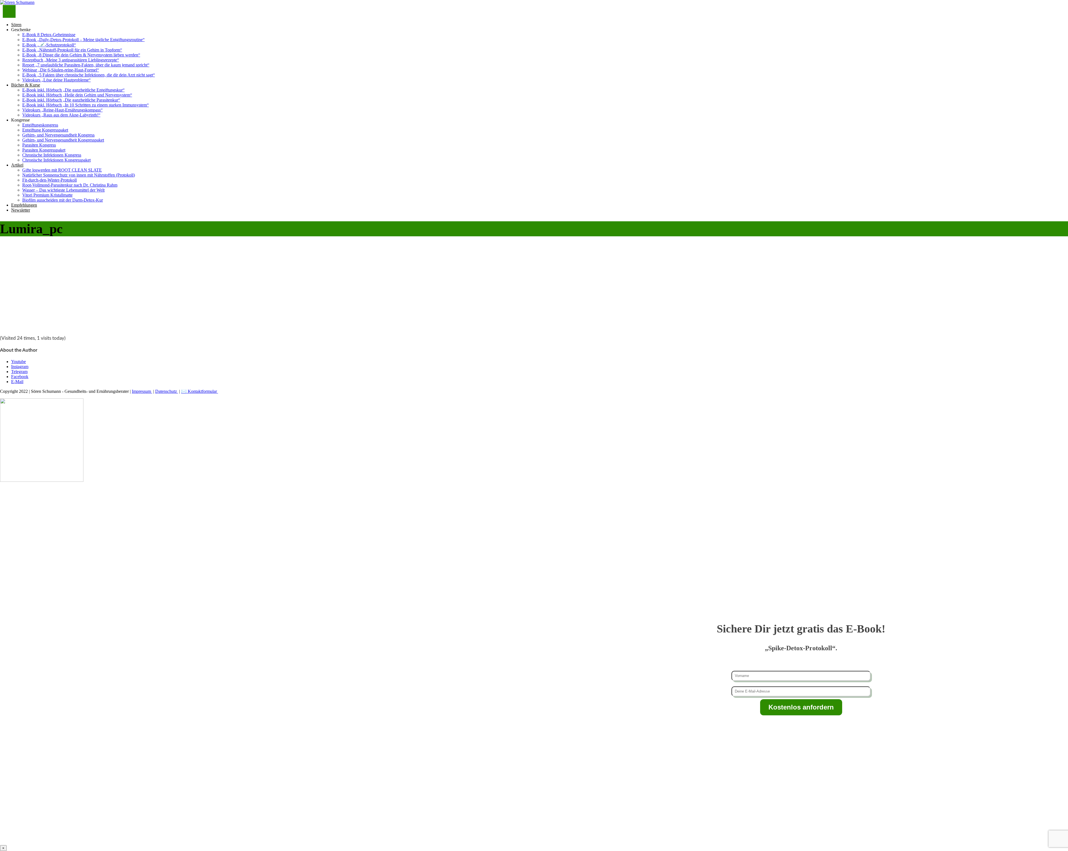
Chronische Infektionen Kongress (51, 155)
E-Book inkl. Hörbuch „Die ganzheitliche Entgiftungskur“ (73, 90)
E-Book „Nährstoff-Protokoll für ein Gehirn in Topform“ (72, 50)
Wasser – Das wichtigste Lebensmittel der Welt (63, 190)
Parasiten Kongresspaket (43, 150)
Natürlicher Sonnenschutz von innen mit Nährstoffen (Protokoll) (78, 175)
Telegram (19, 371)
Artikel (17, 165)
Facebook (19, 376)
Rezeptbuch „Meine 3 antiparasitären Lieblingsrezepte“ (70, 60)
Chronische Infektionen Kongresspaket (56, 160)
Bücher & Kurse (25, 85)
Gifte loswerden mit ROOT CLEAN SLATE (62, 170)
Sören (16, 24)
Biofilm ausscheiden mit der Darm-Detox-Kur (62, 200)
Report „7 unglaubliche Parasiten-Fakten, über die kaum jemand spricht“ (85, 65)
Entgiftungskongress (40, 125)
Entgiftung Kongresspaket (45, 130)
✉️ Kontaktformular (199, 391)
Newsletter (20, 210)
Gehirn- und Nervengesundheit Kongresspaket (63, 140)
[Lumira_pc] (41, 327)
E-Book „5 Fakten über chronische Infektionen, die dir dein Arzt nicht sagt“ (88, 75)
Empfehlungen (24, 205)
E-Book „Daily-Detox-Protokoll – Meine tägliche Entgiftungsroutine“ (83, 39)
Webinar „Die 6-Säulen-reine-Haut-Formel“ (60, 70)
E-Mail (17, 381)
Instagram (19, 366)
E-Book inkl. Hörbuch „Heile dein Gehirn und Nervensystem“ (77, 95)
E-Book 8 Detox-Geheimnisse (48, 34)
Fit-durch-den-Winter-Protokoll (49, 180)
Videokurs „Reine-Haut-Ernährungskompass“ (62, 110)
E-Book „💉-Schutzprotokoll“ (49, 45)
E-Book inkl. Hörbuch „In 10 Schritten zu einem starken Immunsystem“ (85, 105)
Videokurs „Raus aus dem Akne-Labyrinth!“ (61, 115)
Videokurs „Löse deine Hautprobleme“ (56, 80)
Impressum (142, 391)
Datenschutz (166, 391)
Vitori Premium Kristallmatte (47, 195)
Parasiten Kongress (39, 145)
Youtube (18, 361)
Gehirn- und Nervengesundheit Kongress (58, 135)
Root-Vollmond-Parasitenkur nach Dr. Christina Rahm (69, 185)
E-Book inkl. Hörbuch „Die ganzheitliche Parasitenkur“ (71, 100)
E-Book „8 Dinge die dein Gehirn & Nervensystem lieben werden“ (81, 55)
